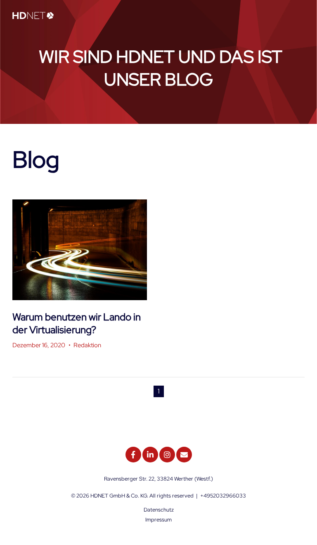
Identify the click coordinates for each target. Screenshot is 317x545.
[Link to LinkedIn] (150, 454)
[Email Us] (184, 454)
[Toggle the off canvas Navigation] (298, 16)
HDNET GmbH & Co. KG (118, 495)
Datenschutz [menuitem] (159, 509)
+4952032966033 (223, 495)
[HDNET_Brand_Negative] (33, 16)
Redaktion (87, 345)
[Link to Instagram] (167, 454)
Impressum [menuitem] (158, 519)
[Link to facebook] (133, 454)
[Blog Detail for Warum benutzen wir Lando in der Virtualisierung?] (79, 249)
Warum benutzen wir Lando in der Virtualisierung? (76, 323)
